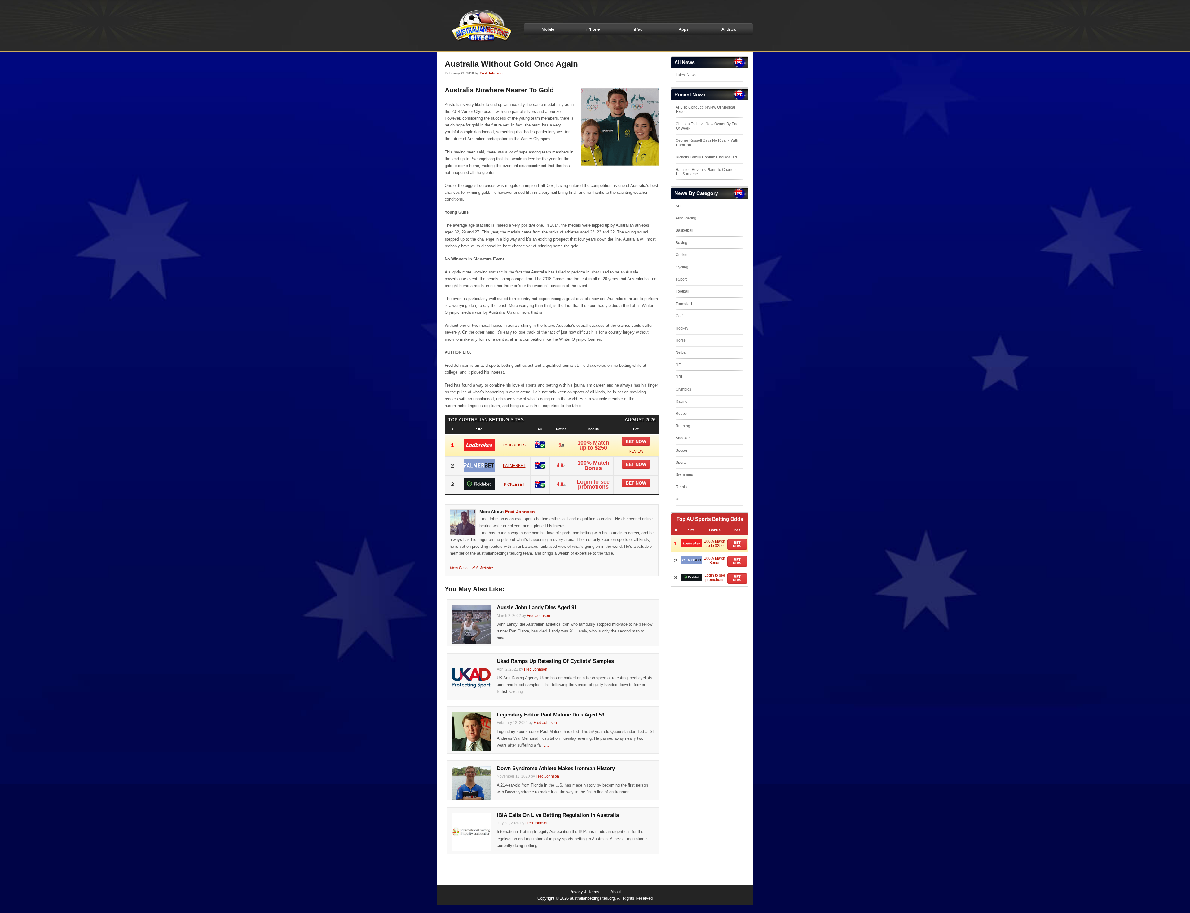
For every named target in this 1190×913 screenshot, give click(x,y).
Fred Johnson (491, 73)
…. (509, 638)
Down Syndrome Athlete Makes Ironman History (556, 768)
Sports (681, 462)
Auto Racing (686, 218)
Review (636, 451)
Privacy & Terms (584, 891)
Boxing (681, 243)
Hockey (682, 328)
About (615, 891)
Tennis (681, 487)
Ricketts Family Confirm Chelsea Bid (706, 157)
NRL (679, 377)
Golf (679, 316)
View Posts (459, 568)
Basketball (684, 230)
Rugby (681, 413)
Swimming (684, 474)
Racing (682, 401)
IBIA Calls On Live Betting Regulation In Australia (558, 815)
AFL (679, 206)
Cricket (681, 255)
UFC (679, 499)
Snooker (683, 438)
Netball (682, 352)
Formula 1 (684, 304)
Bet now (636, 441)
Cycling (682, 267)
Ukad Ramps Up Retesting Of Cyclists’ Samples (555, 661)
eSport (681, 279)
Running (683, 426)
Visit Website (482, 568)
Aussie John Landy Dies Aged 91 (537, 607)
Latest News (686, 75)
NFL (679, 365)
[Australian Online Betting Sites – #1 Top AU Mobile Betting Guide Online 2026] (480, 40)
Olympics (683, 389)
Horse (681, 340)
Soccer (681, 450)
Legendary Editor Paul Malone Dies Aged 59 (550, 715)
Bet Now (737, 544)
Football (682, 291)
